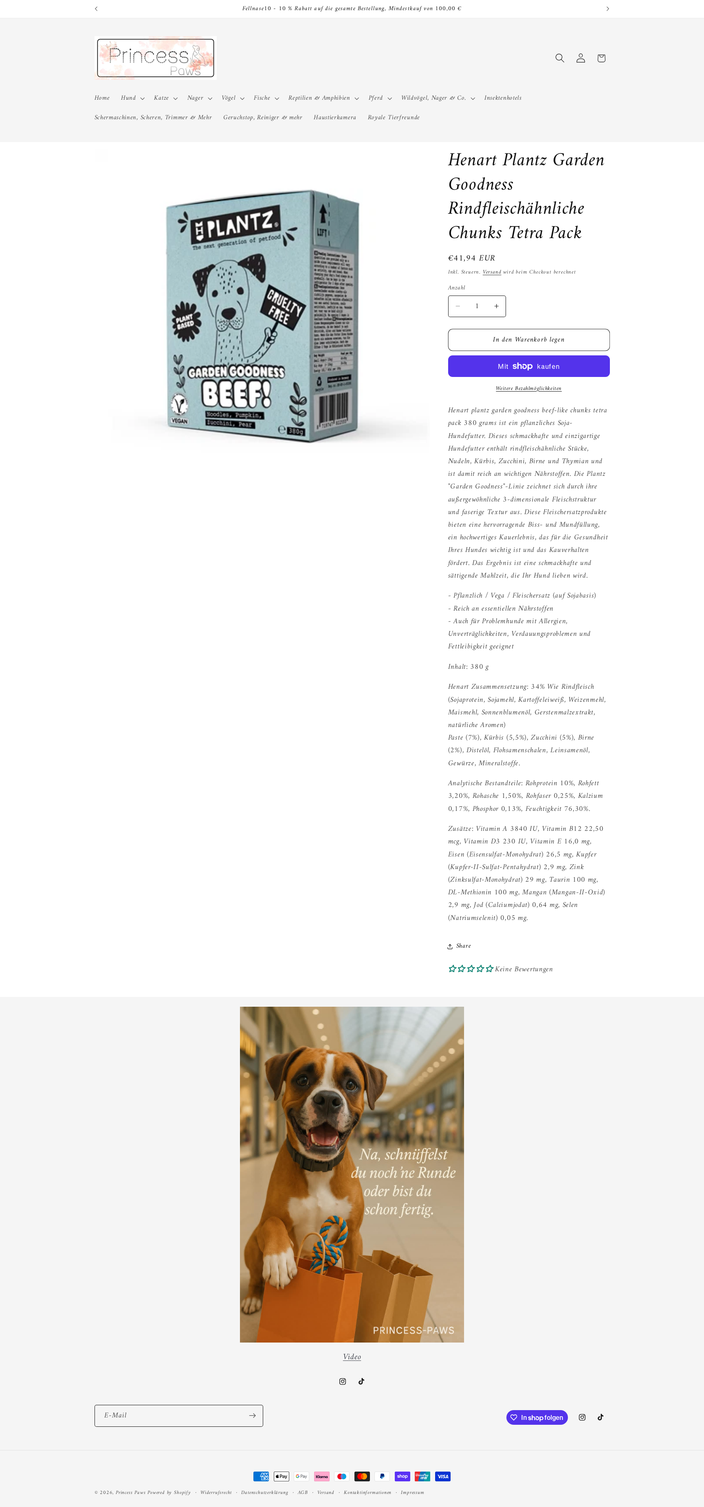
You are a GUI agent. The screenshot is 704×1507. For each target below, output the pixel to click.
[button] (132, 98)
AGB (303, 1493)
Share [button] (463, 946)
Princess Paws (130, 1492)
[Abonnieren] (252, 1416)
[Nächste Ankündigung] (608, 9)
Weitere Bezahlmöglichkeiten (529, 389)
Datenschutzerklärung (264, 1493)
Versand (492, 272)
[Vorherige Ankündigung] (96, 9)
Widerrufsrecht (216, 1493)
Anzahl (457, 288)
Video (352, 1357)
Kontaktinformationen (368, 1493)
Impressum (412, 1493)
